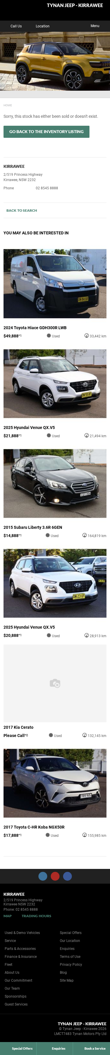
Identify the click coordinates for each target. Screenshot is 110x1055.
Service (10, 941)
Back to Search (21, 210)
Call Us (16, 26)
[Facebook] (2, 104)
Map (8, 916)
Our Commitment (18, 980)
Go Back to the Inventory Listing (46, 131)
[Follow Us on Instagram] (42, 876)
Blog (63, 972)
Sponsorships (15, 996)
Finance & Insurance (21, 957)
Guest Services (16, 1004)
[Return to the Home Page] (14, 1030)
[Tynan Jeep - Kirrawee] (19, 10)
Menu (95, 26)
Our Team (12, 988)
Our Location (70, 941)
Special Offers (71, 933)
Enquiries (67, 949)
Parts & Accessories (20, 949)
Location (43, 26)
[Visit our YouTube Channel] (55, 876)
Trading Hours (36, 916)
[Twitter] (8, 104)
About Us (12, 972)
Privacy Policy (71, 965)
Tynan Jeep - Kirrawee (75, 5)
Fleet (8, 965)
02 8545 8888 (47, 188)
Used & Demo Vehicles (22, 933)
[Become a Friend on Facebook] (67, 876)
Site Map (67, 980)
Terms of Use (70, 957)
